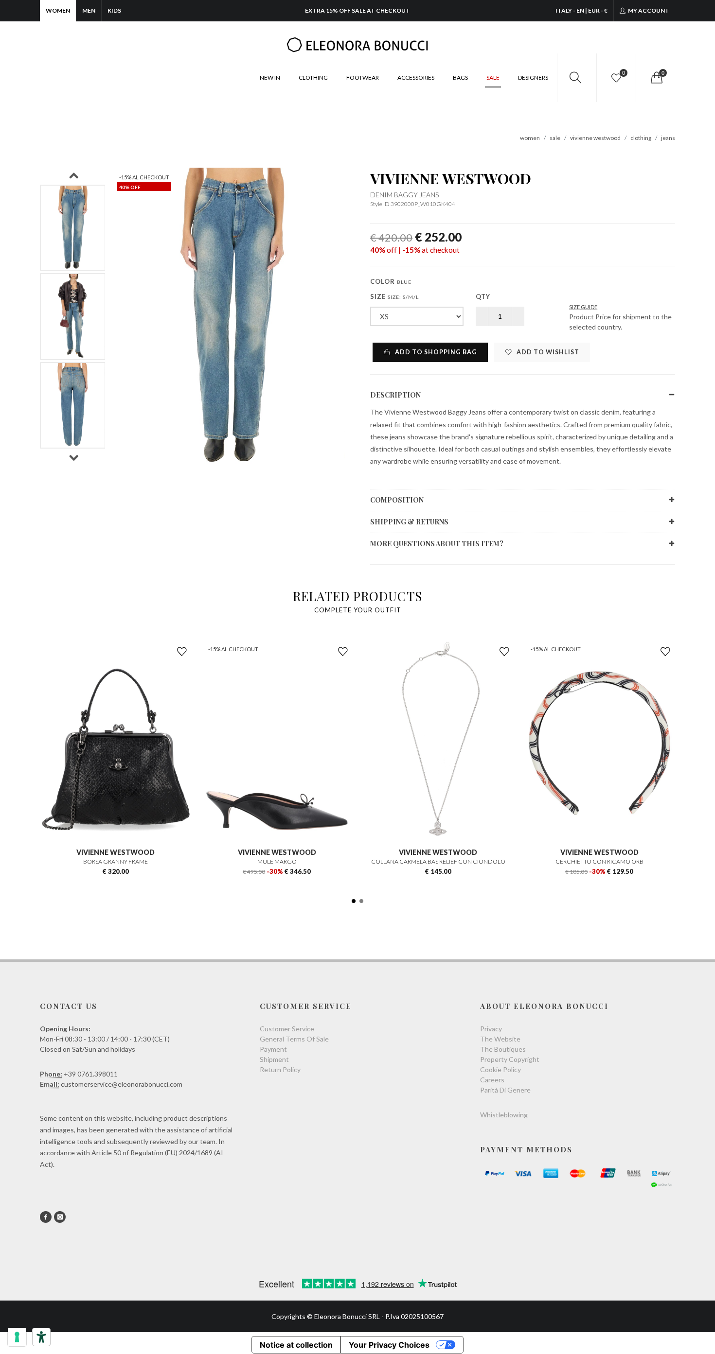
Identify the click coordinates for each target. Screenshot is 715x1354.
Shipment (274, 1059)
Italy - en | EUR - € (581, 10)
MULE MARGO (277, 861)
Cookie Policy (500, 1069)
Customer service (287, 1028)
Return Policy (280, 1069)
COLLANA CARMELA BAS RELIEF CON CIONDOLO (438, 861)
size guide (583, 307)
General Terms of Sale (294, 1039)
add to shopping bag (435, 352)
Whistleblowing (504, 1115)
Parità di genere (505, 1090)
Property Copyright (509, 1059)
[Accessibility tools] (41, 1337)
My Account (648, 10)
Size (394, 296)
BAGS (460, 77)
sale (555, 137)
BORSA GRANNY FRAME (115, 861)
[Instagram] (60, 1217)
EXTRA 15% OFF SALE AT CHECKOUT (357, 10)
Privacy (491, 1028)
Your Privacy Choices (389, 1345)
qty (483, 296)
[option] (73, 228)
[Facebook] (46, 1217)
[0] (656, 77)
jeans (668, 137)
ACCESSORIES (415, 77)
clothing (640, 137)
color (390, 281)
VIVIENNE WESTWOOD (450, 178)
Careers (492, 1080)
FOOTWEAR (362, 77)
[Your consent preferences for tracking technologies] (17, 1337)
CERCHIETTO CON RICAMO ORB (599, 861)
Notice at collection (296, 1345)
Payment (273, 1049)
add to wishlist (547, 352)
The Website (500, 1039)
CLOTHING (313, 77)
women (530, 137)
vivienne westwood (595, 137)
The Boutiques (503, 1049)
